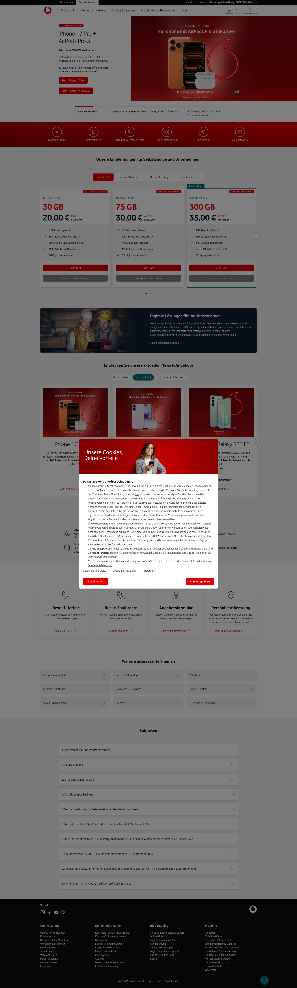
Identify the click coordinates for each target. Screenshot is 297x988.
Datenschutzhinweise (94, 570)
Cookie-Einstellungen (124, 570)
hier (137, 494)
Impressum (149, 570)
